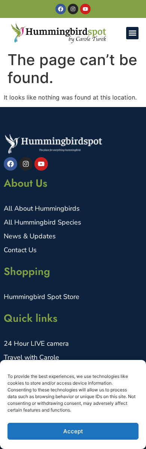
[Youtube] (85, 9)
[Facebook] (60, 9)
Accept (73, 431)
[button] (132, 33)
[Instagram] (73, 9)
